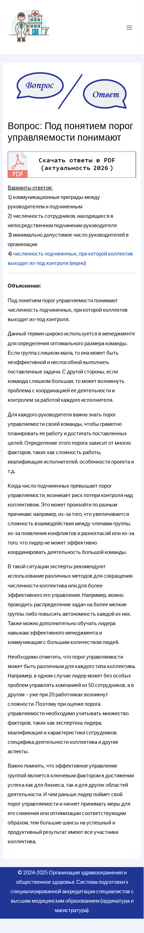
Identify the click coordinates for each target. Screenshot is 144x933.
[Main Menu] (129, 27)
